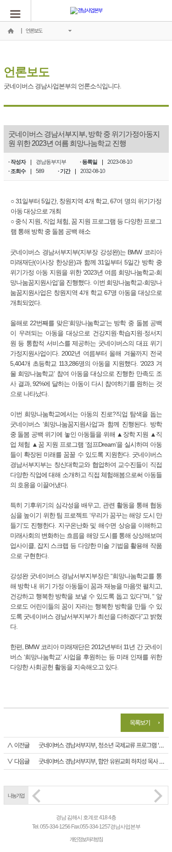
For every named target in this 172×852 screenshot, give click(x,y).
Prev (36, 796)
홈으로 (10, 31)
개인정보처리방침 (86, 839)
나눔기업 (16, 795)
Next (158, 796)
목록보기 (140, 722)
